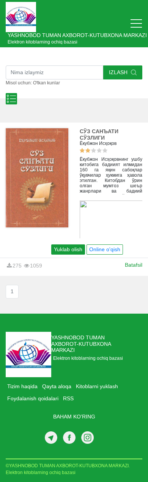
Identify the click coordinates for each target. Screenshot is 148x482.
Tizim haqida (22, 386)
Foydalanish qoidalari (32, 398)
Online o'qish (104, 249)
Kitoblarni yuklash (97, 386)
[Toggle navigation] (136, 23)
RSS (68, 398)
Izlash (119, 72)
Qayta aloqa (56, 386)
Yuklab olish (68, 249)
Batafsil (133, 265)
